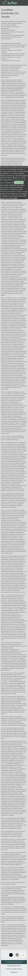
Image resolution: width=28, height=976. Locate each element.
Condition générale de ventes (14, 965)
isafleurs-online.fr (18, 962)
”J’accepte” (18, 182)
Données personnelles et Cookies (14, 969)
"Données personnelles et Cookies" (11, 191)
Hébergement (14, 972)
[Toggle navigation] (25, 2)
